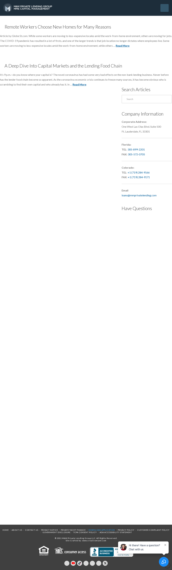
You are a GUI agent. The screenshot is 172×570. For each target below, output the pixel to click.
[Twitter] (105, 563)
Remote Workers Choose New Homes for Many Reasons (58, 27)
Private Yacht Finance (73, 530)
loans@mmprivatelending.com (139, 195)
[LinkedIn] (86, 563)
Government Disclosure (56, 532)
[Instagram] (92, 563)
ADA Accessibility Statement (116, 532)
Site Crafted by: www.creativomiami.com (86, 540)
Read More (123, 45)
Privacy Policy (126, 530)
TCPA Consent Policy (85, 532)
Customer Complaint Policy (153, 530)
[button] (164, 8)
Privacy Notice (49, 530)
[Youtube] (73, 563)
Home (6, 530)
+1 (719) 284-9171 (139, 177)
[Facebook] (66, 563)
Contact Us (31, 530)
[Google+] (98, 563)
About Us (17, 530)
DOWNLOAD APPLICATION (102, 530)
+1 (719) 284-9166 (139, 172)
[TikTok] (79, 563)
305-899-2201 (136, 149)
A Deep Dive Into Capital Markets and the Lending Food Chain (63, 66)
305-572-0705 (136, 154)
